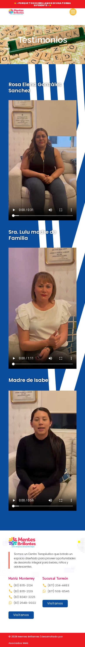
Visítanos (21, 615)
